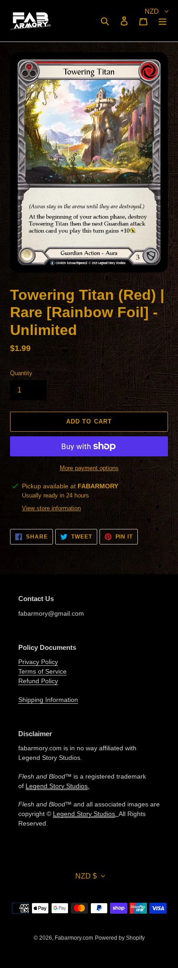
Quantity (21, 373)
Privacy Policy (38, 661)
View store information (51, 508)
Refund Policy (38, 681)
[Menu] (162, 21)
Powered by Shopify (120, 938)
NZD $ (86, 876)
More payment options (89, 468)
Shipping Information (48, 699)
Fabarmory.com (74, 938)
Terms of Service (42, 671)
